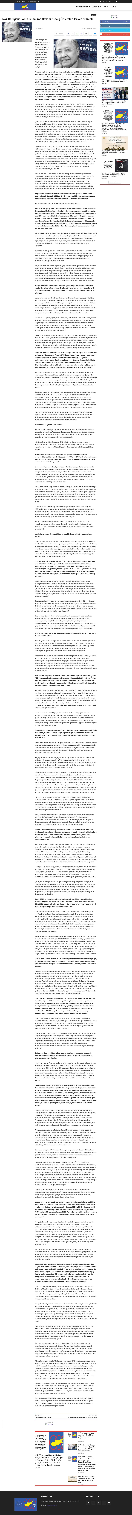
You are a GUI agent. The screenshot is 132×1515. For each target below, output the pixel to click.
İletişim (113, 6)
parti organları (82, 6)
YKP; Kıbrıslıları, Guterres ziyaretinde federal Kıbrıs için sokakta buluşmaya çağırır (113, 152)
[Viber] (81, 34)
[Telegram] (95, 34)
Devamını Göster (114, 182)
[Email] (90, 34)
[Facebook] (103, 1)
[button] (100, 1)
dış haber (93, 15)
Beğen (126, 22)
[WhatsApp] (77, 34)
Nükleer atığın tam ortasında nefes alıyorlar (82, 1417)
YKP (104, 6)
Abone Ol (125, 34)
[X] (113, 1)
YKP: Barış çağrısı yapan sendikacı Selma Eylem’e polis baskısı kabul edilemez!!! (114, 80)
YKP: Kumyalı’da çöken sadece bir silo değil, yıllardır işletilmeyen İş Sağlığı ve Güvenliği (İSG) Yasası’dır (113, 174)
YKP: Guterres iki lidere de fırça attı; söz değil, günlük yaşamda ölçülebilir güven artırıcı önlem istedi (114, 102)
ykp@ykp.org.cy (36, 1)
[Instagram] (106, 1)
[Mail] (109, 1)
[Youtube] (116, 1)
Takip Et (126, 26)
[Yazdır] (86, 34)
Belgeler (96, 6)
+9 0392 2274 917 (20, 1)
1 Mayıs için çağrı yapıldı (43, 1417)
